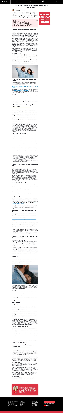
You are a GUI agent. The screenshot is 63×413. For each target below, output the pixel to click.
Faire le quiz (44, 22)
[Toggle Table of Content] (36, 20)
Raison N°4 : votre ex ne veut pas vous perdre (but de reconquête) (23, 24)
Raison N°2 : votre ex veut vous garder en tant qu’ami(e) (21, 22)
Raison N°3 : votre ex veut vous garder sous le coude (21, 23)
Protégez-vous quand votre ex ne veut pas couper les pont (21, 25)
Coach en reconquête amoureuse (23, 9)
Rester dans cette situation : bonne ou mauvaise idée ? (21, 26)
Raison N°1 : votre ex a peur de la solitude (19, 21)
